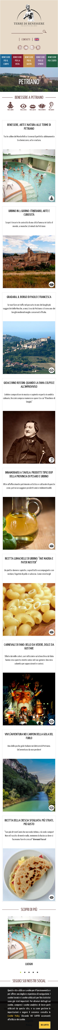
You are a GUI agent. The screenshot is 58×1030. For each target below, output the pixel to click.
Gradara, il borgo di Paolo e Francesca (29, 297)
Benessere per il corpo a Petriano (10, 108)
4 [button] (33, 972)
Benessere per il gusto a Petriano (32, 108)
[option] (29, 941)
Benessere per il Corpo (6, 60)
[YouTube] (27, 48)
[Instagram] (33, 48)
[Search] (45, 31)
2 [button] (24, 972)
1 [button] (20, 972)
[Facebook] (20, 48)
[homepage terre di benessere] (29, 15)
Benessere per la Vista (17, 60)
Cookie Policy (13, 1016)
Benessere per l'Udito (52, 59)
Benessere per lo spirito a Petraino (42, 108)
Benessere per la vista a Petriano (23, 108)
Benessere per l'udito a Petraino (51, 108)
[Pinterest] (38, 48)
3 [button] (29, 972)
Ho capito (45, 1025)
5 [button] (37, 972)
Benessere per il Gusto (29, 60)
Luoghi (29, 964)
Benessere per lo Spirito (40, 60)
